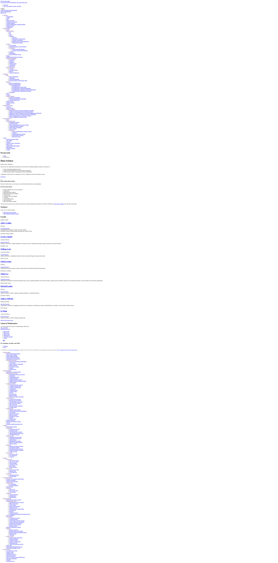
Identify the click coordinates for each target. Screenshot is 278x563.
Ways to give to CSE (14, 469)
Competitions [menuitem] (12, 65)
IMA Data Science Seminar (9, 212)
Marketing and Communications (16, 509)
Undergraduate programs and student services (19, 514)
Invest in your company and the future (15, 479)
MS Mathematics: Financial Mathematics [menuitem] (21, 88)
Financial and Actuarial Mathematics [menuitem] (20, 41)
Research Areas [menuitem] (9, 108)
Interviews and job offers (15, 403)
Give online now (13, 455)
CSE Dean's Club (13, 464)
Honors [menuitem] (8, 55)
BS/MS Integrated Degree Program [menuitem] (14, 57)
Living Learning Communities (16, 364)
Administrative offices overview (16, 502)
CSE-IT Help (6, 334)
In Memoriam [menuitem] (9, 27)
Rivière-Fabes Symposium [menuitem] (15, 127)
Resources (8, 445)
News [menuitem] (7, 119)
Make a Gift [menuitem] (9, 144)
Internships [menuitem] (11, 62)
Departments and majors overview (17, 374)
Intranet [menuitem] (8, 104)
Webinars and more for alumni (16, 446)
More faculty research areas (7, 320)
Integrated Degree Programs (15, 379)
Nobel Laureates (13, 443)
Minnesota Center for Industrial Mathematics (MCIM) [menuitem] (21, 110)
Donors (5, 458)
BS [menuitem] (10, 33)
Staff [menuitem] (7, 19)
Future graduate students (12, 356)
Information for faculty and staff (13, 499)
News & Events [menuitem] (7, 118)
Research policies (13, 526)
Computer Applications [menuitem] (17, 40)
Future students (6, 352)
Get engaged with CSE (14, 429)
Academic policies (13, 519)
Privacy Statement (60, 350)
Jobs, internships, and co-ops (15, 402)
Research (11, 368)
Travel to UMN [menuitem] (12, 128)
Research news (9, 486)
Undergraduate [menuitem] (6, 28)
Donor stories (12, 466)
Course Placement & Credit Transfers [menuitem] (17, 46)
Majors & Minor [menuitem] (10, 31)
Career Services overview (15, 399)
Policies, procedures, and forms (16, 396)
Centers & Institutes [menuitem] (10, 109)
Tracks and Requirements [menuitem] (15, 84)
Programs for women (14, 366)
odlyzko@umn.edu (5, 304)
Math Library (6, 331)
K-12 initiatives (12, 484)
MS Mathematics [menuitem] (16, 85)
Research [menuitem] (11, 61)
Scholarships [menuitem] (12, 59)
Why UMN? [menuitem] (9, 140)
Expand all (3, 176)
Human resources (13, 507)
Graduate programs (13, 378)
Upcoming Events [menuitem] (13, 123)
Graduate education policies (15, 523)
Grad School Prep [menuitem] (13, 70)
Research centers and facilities (16, 531)
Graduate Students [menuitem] (10, 23)
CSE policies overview (14, 518)
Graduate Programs (13, 512)
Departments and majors (11, 373)
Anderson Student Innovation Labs (14, 424)
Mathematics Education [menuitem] (17, 42)
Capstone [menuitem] (11, 51)
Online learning (12, 382)
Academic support (13, 390)
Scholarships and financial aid (13, 359)
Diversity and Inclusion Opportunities (17, 361)
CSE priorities (12, 492)
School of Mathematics (6, 11)
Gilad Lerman (6, 261)
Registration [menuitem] (12, 48)
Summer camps (9, 552)
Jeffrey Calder (6, 223)
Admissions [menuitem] (12, 78)
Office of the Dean (13, 503)
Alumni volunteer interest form (16, 433)
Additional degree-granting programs (17, 381)
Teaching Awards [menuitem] (10, 102)
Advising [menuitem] (11, 68)
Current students (7, 370)
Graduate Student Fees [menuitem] (14, 100)
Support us (8, 488)
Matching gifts (12, 471)
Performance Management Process (14, 546)
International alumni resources (16, 449)
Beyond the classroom (11, 360)
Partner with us (9, 482)
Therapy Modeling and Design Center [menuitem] (18, 117)
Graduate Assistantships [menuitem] (14, 97)
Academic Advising (10, 383)
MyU (4, 347)
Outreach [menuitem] (8, 142)
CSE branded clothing (14, 447)
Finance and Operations (14, 506)
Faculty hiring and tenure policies (16, 520)
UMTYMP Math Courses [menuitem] (15, 54)
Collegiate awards (13, 542)
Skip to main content (5, 1)
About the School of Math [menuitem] (12, 139)
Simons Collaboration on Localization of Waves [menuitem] (20, 115)
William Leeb (6, 249)
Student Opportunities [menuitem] (11, 58)
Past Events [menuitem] (12, 130)
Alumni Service (12, 439)
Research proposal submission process (18, 532)
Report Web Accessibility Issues (71, 350)
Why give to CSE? (13, 454)
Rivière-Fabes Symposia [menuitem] (17, 135)
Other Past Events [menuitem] (16, 136)
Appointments (12, 389)
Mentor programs (13, 365)
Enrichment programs (11, 554)
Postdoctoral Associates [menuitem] (11, 21)
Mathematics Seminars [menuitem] (14, 122)
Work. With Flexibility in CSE (13, 548)
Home (4, 156)
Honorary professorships (14, 541)
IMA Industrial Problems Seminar (11, 213)
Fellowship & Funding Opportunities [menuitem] (17, 98)
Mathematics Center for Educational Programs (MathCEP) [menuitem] (22, 114)
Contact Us (9, 473)
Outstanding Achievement (15, 438)
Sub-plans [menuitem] (11, 36)
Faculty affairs (12, 505)
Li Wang (4, 311)
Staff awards (9, 545)
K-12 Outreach (6, 549)
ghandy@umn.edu (5, 242)
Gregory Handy (6, 237)
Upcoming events (13, 430)
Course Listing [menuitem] (12, 45)
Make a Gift (3, 12)
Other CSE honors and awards (16, 544)
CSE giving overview (14, 460)
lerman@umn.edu (5, 267)
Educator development (11, 558)
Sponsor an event (10, 561)
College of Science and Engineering (9, 10)
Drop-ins (11, 392)
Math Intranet (6, 335)
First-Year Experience (14, 413)
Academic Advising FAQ (15, 386)
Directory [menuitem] (5, 15)
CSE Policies (9, 516)
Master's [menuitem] (8, 81)
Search (2, 8)
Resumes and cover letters (15, 400)
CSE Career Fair (13, 404)
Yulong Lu (4, 274)
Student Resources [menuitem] (10, 67)
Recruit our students (10, 480)
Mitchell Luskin (6, 286)
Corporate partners (7, 477)
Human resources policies (15, 524)
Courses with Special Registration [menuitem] (20, 50)
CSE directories (12, 476)
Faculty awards (9, 536)
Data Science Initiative (59, 204)
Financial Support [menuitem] (10, 96)
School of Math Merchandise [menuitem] (13, 145)
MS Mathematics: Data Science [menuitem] (19, 87)
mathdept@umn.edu (5, 329)
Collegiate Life (9, 408)
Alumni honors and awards (15, 437)
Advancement (12, 496)
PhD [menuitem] (7, 75)
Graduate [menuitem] (5, 74)
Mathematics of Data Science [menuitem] (18, 38)
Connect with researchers (12, 481)
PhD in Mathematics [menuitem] (14, 76)
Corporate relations (13, 494)
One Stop (5, 5)
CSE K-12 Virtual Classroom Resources (15, 557)
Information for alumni (11, 426)
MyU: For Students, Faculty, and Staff (12, 6)
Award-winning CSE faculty (15, 537)
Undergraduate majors (14, 377)
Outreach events (10, 553)
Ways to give (9, 468)
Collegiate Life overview (15, 409)
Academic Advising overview (16, 385)
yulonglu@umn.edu (5, 279)
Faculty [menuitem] (8, 18)
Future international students (12, 357)
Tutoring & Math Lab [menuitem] (14, 72)
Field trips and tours (10, 556)
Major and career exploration (15, 405)
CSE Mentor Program (14, 434)
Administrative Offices (11, 501)
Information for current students (13, 372)
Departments (12, 375)
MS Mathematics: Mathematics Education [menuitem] (21, 91)
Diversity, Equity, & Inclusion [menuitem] (13, 143)
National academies (13, 539)
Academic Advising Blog (15, 387)
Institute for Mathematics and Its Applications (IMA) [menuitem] (21, 112)
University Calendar (8, 336)
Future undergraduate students (13, 353)
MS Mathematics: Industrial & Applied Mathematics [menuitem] (24, 89)
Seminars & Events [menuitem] (10, 121)
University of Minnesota (14, 350)
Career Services (10, 398)
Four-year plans (12, 394)
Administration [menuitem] (9, 16)
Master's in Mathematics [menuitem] (14, 83)
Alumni (5, 425)
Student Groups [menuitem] (12, 63)
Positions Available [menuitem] (10, 148)
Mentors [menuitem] (11, 71)
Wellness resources (10, 420)
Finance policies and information (16, 522)
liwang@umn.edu (5, 316)
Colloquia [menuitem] (14, 132)
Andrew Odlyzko (7, 299)
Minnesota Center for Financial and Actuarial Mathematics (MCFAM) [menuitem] (25, 113)
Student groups (12, 369)
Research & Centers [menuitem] (8, 105)
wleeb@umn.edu (4, 254)
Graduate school (13, 407)
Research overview (13, 529)
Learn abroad (12, 362)
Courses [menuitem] (8, 44)
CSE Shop (11, 535)
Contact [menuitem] (8, 149)
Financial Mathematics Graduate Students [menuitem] (15, 24)
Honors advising (13, 395)
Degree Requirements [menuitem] (14, 79)
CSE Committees (10, 515)
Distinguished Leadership (15, 441)
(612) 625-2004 (4, 327)
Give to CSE (9, 452)
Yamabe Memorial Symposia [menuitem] (18, 134)
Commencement (13, 391)
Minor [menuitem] (10, 35)
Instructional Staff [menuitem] (10, 20)
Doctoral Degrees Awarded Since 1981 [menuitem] (18, 80)
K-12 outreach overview (12, 550)
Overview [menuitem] (14, 37)
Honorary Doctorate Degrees (16, 442)
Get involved (9, 428)
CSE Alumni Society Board (15, 432)
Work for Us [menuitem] (12, 66)
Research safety (12, 533)
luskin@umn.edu (4, 291)
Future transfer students (11, 355)
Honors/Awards (10, 435)
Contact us (11, 456)
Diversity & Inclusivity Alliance (13, 421)
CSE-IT (8, 422)
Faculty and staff (7, 498)
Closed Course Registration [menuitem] (18, 49)
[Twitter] (3, 340)
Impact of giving (13, 467)
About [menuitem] (7, 29)
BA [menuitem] (10, 32)
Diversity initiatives (13, 485)
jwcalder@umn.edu (5, 228)
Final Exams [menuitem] (12, 53)
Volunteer (8, 559)
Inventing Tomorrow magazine (16, 450)
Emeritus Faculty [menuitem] (10, 25)
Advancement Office (14, 475)
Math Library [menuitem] (9, 147)
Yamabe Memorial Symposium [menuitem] (16, 126)
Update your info (13, 451)
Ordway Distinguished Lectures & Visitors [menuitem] (19, 125)
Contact (5, 338)
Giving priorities (13, 463)
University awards (13, 540)
